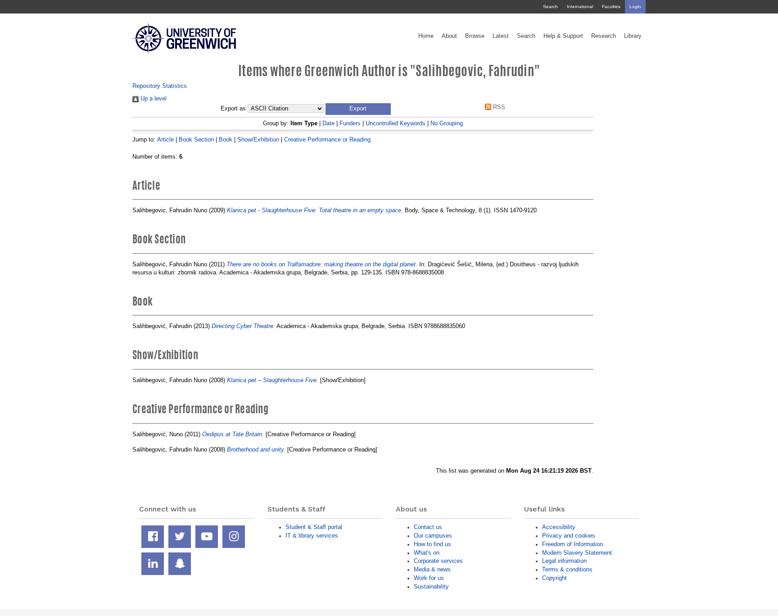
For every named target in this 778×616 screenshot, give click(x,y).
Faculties (611, 6)
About (449, 36)
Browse (474, 36)
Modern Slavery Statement (577, 552)
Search (550, 6)
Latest (501, 36)
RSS (498, 107)
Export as (233, 108)
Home (426, 36)
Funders (350, 123)
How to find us (432, 544)
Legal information (564, 560)
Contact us (428, 527)
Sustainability (431, 586)
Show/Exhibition (258, 139)
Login (635, 6)
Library (633, 36)
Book (225, 139)
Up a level (153, 98)
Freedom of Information (572, 544)
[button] (358, 109)
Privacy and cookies (568, 535)
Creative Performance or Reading (327, 139)
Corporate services (438, 560)
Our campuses (433, 535)
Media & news (432, 569)
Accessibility (558, 527)
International (580, 6)
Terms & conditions (567, 569)
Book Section (196, 139)
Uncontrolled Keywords (395, 123)
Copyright (554, 578)
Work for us (429, 578)
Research (603, 36)
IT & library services (311, 535)
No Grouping (446, 123)
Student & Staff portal (313, 527)
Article (165, 139)
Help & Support (563, 36)
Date (328, 123)
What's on (426, 552)
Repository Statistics (159, 85)
